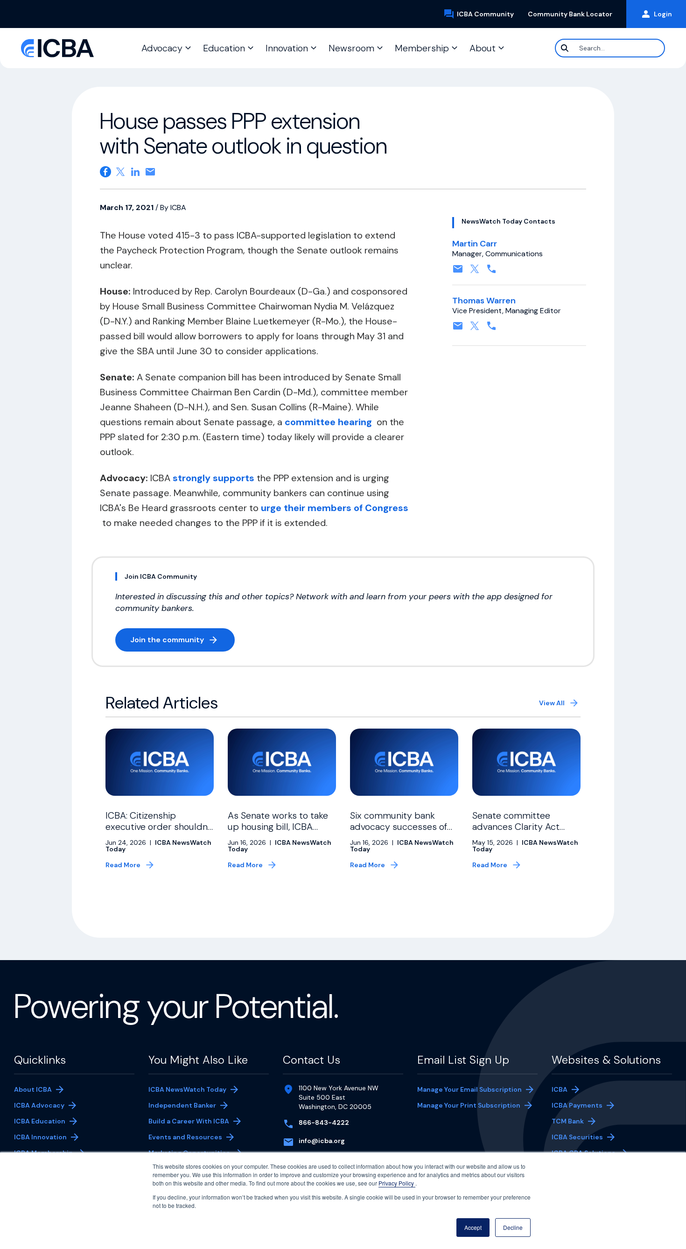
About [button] (482, 48)
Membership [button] (422, 48)
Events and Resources (185, 1137)
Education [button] (224, 48)
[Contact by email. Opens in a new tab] (457, 272)
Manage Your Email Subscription (469, 1089)
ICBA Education (39, 1121)
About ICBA (33, 1089)
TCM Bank (582, 1122)
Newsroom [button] (351, 48)
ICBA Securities (577, 1137)
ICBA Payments (582, 1106)
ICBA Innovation (40, 1137)
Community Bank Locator (573, 14)
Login (663, 14)
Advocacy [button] (161, 48)
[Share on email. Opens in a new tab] (150, 171)
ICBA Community (489, 15)
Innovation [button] (287, 48)
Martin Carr (474, 243)
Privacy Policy (396, 1183)
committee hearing (329, 422)
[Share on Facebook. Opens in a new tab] (105, 171)
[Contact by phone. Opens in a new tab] (491, 272)
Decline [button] (513, 1227)
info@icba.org (322, 1141)
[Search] (564, 48)
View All (552, 703)
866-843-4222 (324, 1122)
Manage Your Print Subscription (468, 1106)
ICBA (559, 1089)
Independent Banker (182, 1106)
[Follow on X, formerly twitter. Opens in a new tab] (474, 272)
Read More (122, 865)
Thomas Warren (484, 300)
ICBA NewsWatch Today (187, 1089)
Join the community (182, 641)
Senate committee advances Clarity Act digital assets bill (516, 826)
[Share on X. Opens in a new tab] (120, 171)
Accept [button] (473, 1227)
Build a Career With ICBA (188, 1121)
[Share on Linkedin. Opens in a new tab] (135, 171)
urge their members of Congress (334, 508)
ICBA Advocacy (39, 1105)
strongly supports (213, 478)
